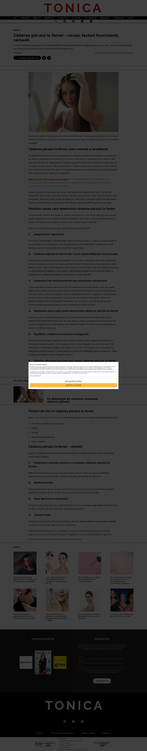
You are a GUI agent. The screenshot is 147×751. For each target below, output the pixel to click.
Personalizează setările (73, 381)
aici (40, 375)
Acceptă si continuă (73, 385)
